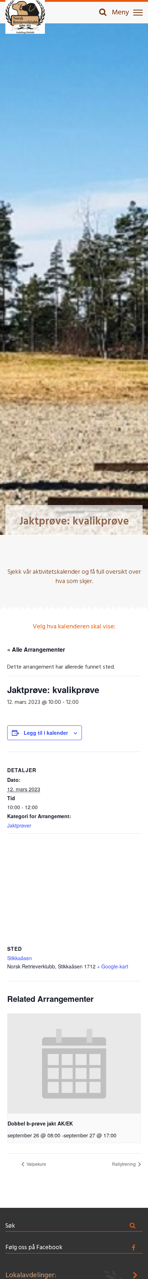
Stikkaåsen (19, 958)
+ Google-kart (112, 966)
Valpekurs (36, 1164)
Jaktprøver (19, 825)
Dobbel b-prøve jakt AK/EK (40, 1123)
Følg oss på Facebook (34, 1247)
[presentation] (74, 1064)
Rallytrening (124, 1164)
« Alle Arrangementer (36, 649)
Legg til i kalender (46, 732)
